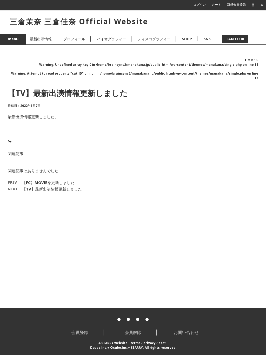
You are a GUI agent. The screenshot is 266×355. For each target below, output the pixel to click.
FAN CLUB (235, 38)
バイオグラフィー (111, 38)
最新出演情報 (41, 38)
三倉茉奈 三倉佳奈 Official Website (79, 21)
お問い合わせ (186, 332)
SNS (207, 38)
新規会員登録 (236, 4)
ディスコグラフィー (154, 38)
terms (135, 343)
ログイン (199, 4)
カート (216, 4)
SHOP (187, 38)
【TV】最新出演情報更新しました (52, 189)
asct (162, 343)
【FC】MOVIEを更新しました (48, 182)
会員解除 (133, 332)
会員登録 (79, 332)
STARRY (107, 343)
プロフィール (74, 38)
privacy (149, 343)
